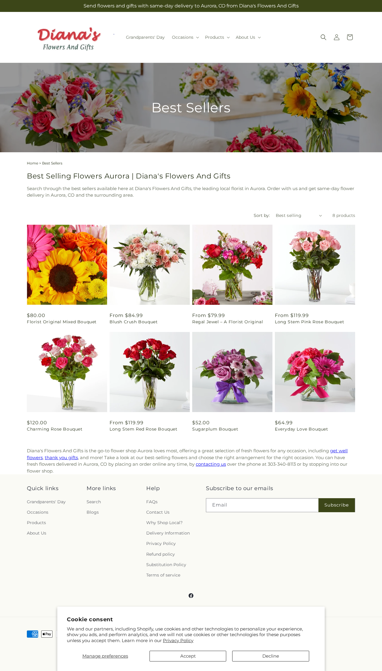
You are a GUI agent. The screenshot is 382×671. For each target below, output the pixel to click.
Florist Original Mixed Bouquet (62, 321)
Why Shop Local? (164, 522)
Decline (270, 656)
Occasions (37, 512)
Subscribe (336, 505)
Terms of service (163, 575)
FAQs (152, 501)
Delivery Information (168, 533)
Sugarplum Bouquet (215, 429)
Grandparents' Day (46, 501)
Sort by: (262, 215)
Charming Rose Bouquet (55, 429)
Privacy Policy (178, 640)
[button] (184, 37)
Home (32, 163)
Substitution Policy (166, 564)
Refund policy (160, 554)
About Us (36, 533)
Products (36, 522)
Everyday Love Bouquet (301, 429)
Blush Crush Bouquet (134, 321)
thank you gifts (61, 457)
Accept (188, 656)
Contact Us (158, 512)
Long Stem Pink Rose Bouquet (309, 321)
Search (94, 501)
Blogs (93, 512)
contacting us (211, 464)
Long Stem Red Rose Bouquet (144, 429)
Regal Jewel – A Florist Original (227, 321)
